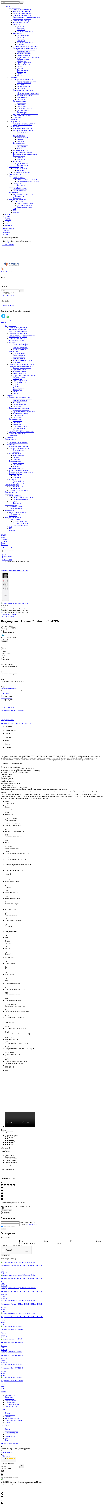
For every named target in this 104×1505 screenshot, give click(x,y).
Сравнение (6, 230)
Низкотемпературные (24, 207)
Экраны (20, 75)
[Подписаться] (22, 1466)
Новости (8, 220)
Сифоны (20, 68)
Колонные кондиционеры (22, 19)
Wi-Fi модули (21, 61)
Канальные (21, 30)
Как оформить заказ (12, 1418)
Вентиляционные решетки (22, 116)
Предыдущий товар (9, 614)
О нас (7, 223)
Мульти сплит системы (21, 22)
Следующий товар (7, 616)
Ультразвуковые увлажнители (23, 194)
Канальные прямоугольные (26, 81)
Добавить (4, 641)
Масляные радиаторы (20, 150)
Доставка (8, 1417)
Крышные (20, 84)
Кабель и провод (23, 59)
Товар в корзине (6, 698)
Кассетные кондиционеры (22, 13)
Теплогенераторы (19, 156)
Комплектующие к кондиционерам (25, 48)
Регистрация (5, 1214)
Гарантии (8, 1434)
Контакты (8, 225)
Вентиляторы (13, 119)
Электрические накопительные (24, 123)
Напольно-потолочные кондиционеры (26, 17)
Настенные (21, 26)
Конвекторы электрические (22, 128)
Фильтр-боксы (22, 106)
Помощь (8, 221)
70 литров (20, 170)
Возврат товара (10, 1415)
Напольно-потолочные (25, 31)
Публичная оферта (11, 1433)
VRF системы (18, 33)
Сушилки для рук (15, 174)
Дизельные (21, 141)
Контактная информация (9, 1443)
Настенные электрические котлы (28, 181)
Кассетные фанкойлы (20, 346)
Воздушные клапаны (24, 108)
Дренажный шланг (23, 52)
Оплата (7, 1413)
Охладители (21, 105)
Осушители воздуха (16, 167)
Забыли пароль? (31, 1224)
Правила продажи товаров (14, 1420)
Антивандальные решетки (26, 50)
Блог (6, 1438)
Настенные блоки (19, 355)
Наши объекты (10, 1436)
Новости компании (11, 1431)
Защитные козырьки (24, 53)
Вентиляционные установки (23, 90)
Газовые (20, 134)
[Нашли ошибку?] (52, 1503)
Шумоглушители (23, 110)
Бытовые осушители (20, 168)
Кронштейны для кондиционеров (28, 57)
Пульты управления (24, 63)
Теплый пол (17, 161)
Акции (7, 216)
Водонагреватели (15, 121)
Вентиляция (13, 77)
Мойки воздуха (18, 196)
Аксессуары (21, 88)
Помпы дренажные (23, 64)
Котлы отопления (19, 178)
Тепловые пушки (19, 136)
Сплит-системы (18, 201)
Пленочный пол (22, 163)
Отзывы (7, 1429)
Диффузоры (17, 117)
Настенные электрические (22, 499)
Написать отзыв (6, 1210)
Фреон (19, 73)
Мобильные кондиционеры (22, 11)
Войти (3, 1229)
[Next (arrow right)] (3, 607)
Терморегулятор (22, 165)
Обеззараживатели (19, 190)
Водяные (20, 148)
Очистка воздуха (15, 187)
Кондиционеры (14, 8)
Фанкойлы (16, 24)
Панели (19, 66)
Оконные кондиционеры (21, 21)
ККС (14, 210)
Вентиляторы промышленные (23, 79)
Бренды (7, 218)
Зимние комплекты (23, 55)
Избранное (6, 232)
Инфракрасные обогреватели (23, 130)
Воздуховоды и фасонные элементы (25, 114)
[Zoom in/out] (8, 605)
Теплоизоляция (22, 70)
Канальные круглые (24, 83)
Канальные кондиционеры (22, 15)
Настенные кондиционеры (22, 10)
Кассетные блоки (19, 357)
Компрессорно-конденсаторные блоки (26, 46)
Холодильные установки (17, 200)
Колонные (20, 44)
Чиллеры (16, 212)
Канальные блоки (19, 359)
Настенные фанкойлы (20, 344)
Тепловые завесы (19, 143)
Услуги (7, 214)
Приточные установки (25, 92)
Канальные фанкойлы (20, 348)
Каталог (7, 6)
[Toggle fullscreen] (5, 605)
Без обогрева (21, 147)
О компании (5, 1425)
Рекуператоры (22, 112)
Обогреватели (14, 126)
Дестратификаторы (23, 86)
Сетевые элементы (19, 101)
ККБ (14, 209)
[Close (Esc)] (1, 605)
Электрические (22, 132)
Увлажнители (13, 192)
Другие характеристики (9, 688)
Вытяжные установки (24, 95)
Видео (7, 1440)
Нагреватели (21, 103)
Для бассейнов (22, 97)
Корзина (5, 234)
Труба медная (21, 72)
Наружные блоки (23, 35)
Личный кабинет (8, 229)
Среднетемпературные (25, 205)
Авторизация (5, 1212)
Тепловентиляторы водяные (22, 152)
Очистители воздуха (20, 189)
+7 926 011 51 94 (8, 245)
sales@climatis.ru (8, 243)
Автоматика (17, 183)
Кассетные (20, 28)
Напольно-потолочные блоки (23, 360)
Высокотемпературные (25, 203)
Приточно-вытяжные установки (28, 94)
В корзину (6, 693)
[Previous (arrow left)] (1, 607)
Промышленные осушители (22, 172)
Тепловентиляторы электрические (25, 154)
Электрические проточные (22, 125)
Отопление (13, 176)
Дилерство (8, 1422)
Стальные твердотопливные (27, 179)
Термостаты (21, 185)
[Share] (3, 605)
